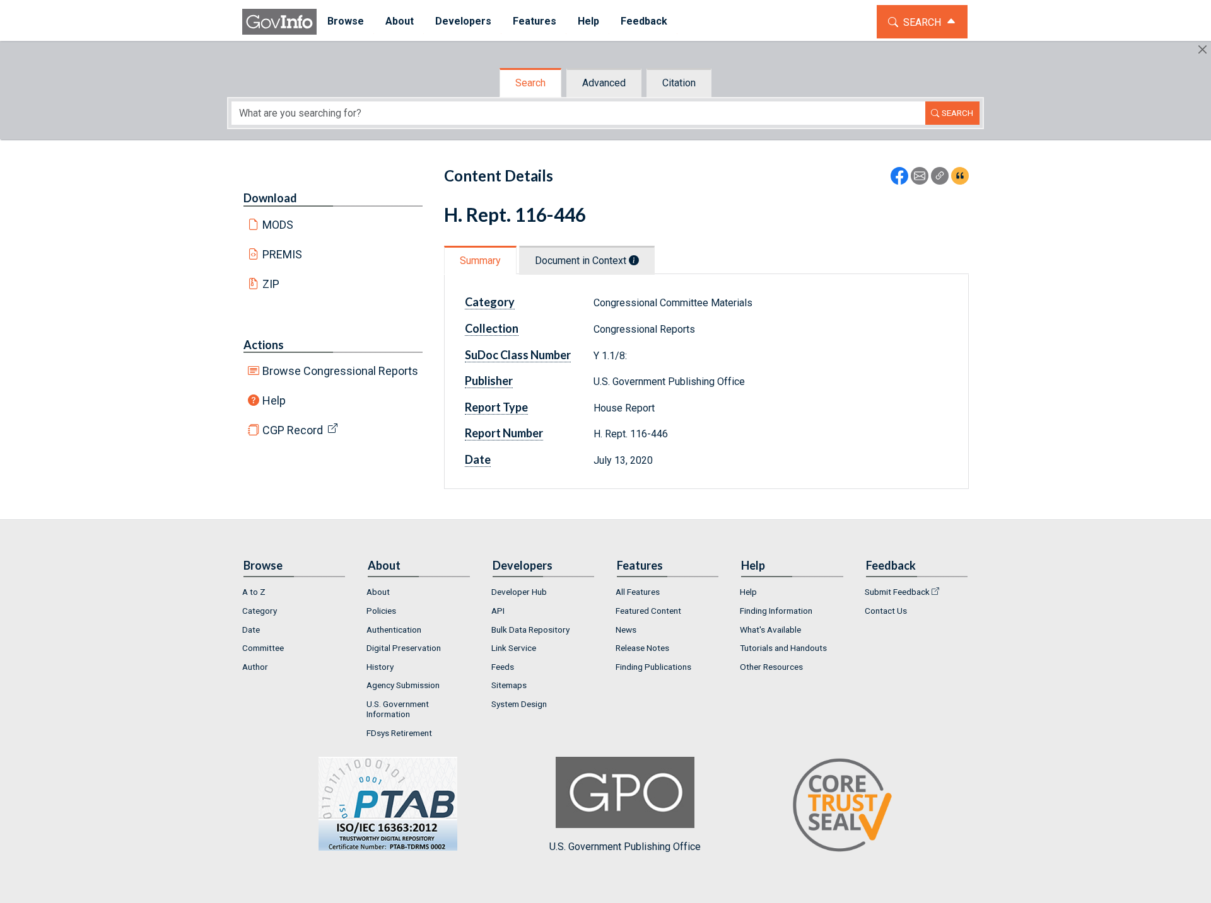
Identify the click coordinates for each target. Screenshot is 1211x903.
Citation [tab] (679, 83)
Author (255, 667)
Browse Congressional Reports (340, 370)
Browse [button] (345, 21)
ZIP (270, 283)
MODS (277, 224)
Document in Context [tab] (582, 261)
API (498, 611)
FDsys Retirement (399, 733)
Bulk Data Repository (530, 629)
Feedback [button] (644, 21)
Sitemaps (509, 685)
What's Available (770, 629)
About (378, 592)
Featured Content (648, 611)
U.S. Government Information (397, 709)
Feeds (502, 667)
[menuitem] (346, 21)
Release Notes (642, 648)
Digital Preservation (403, 648)
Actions (263, 345)
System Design (519, 704)
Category (259, 611)
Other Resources (771, 667)
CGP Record (292, 430)
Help (274, 400)
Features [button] (534, 21)
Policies (381, 611)
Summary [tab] (480, 261)
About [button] (399, 21)
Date (251, 629)
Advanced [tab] (604, 83)
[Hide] (1202, 49)
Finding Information (776, 611)
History (380, 667)
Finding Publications (653, 667)
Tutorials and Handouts (783, 648)
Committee (263, 648)
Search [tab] (530, 83)
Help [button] (588, 21)
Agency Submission (403, 685)
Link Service (513, 648)
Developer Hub (519, 592)
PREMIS (282, 254)
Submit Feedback (897, 592)
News (626, 629)
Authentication (393, 629)
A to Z (254, 592)
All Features (638, 592)
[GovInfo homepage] (279, 22)
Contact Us (886, 611)
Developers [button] (463, 21)
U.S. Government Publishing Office (625, 846)
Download (270, 198)
